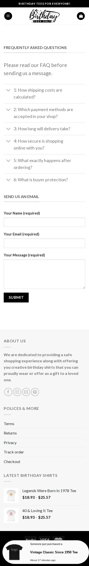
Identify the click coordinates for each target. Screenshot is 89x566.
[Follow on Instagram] (17, 392)
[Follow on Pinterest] (35, 392)
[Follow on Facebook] (8, 392)
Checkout (12, 461)
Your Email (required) (21, 234)
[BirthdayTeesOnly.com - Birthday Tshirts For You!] (44, 16)
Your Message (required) (24, 255)
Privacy (10, 442)
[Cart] (81, 16)
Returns (10, 433)
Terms (9, 423)
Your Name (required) (22, 213)
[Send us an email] (26, 392)
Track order (14, 451)
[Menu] (8, 16)
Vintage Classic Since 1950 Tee (54, 552)
